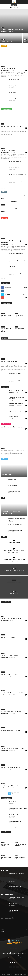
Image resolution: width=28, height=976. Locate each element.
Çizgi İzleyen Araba (13, 85)
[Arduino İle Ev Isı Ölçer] (11, 38)
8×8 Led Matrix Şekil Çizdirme (10, 730)
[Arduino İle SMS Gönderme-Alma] (4, 899)
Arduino (2, 39)
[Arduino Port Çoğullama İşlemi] (4, 209)
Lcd (2, 925)
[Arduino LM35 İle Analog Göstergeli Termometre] (4, 399)
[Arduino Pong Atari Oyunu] (4, 375)
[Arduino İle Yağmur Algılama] (21, 310)
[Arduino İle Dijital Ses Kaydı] (4, 163)
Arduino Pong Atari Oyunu (15, 373)
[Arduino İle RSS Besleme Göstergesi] (21, 839)
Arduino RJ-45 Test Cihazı (15, 167)
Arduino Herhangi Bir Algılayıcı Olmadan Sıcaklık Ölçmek (7, 330)
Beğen (25, 287)
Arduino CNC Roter (14, 7)
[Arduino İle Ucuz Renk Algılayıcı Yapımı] (4, 274)
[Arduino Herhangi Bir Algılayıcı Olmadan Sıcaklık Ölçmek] (7, 323)
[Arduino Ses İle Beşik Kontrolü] (4, 255)
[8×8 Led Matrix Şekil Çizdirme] (14, 722)
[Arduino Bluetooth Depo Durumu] (14, 440)
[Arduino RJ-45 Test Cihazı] (4, 169)
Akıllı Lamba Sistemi (13, 910)
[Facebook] (10, 967)
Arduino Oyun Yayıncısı (20, 328)
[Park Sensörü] (4, 268)
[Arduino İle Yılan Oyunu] (4, 81)
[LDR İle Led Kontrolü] (4, 203)
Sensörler (3, 923)
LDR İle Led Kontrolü (13, 201)
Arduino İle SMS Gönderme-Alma (16, 897)
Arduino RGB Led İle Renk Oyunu (15, 524)
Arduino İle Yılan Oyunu (14, 79)
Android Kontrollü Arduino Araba (11, 126)
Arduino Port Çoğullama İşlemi (16, 208)
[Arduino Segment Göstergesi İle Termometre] (4, 816)
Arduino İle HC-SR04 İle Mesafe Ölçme (17, 195)
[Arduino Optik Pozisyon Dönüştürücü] (4, 176)
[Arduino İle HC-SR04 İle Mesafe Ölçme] (4, 196)
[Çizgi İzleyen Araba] (4, 87)
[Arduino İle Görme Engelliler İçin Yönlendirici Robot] (14, 508)
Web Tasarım (14, 972)
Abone (25, 297)
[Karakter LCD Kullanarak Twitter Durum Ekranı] (21, 852)
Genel (3, 198)
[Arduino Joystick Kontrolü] (14, 778)
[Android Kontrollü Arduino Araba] (14, 21)
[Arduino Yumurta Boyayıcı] (4, 381)
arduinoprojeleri (4, 31)
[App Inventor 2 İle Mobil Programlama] (14, 572)
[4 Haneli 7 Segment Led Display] (4, 182)
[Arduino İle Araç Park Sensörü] (7, 310)
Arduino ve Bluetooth (12, 485)
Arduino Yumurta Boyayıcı (15, 380)
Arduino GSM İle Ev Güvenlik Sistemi (17, 98)
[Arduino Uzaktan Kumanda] (14, 350)
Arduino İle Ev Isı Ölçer (8, 150)
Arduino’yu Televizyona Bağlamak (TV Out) (14, 559)
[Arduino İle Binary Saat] (4, 418)
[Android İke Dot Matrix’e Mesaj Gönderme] (14, 230)
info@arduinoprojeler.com (18, 957)
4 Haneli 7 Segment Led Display (16, 180)
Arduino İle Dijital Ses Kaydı (15, 161)
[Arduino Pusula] (4, 94)
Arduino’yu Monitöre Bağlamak (16, 390)
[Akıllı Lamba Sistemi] (4, 912)
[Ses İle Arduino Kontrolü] (14, 584)
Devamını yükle (14, 827)
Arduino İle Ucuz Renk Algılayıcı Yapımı (18, 273)
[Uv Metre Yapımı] (14, 595)
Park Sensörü (12, 266)
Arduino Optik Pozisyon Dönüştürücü (17, 174)
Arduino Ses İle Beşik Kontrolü (16, 253)
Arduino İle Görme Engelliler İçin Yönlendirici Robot (11, 512)
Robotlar (3, 927)
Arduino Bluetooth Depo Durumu (16, 403)
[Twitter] (14, 967)
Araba (2, 27)
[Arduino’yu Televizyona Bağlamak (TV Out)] (4, 261)
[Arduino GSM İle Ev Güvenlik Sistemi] (4, 100)
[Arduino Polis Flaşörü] (14, 58)
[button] (26, 2)
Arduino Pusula (12, 92)
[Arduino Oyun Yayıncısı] (21, 323)
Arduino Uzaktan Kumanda (9, 361)
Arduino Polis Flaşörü (8, 68)
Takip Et (25, 290)
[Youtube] (17, 967)
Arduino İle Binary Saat (14, 416)
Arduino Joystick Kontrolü (14, 491)
